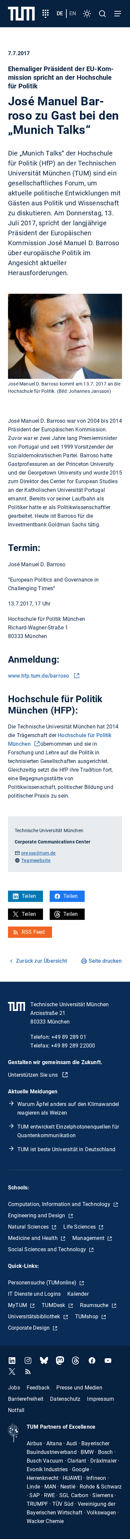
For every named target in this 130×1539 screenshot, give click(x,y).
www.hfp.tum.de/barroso (40, 676)
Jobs (14, 1387)
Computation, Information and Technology (60, 1204)
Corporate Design (29, 1328)
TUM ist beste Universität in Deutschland (66, 1149)
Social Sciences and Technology (47, 1249)
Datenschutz (65, 1399)
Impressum (100, 1399)
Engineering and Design (37, 1215)
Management (89, 1238)
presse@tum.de (38, 853)
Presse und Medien (79, 1387)
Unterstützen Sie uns (33, 1075)
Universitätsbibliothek (35, 1316)
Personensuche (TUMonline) (43, 1282)
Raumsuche (95, 1305)
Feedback (38, 1387)
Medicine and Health (33, 1238)
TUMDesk (54, 1305)
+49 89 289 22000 (73, 1046)
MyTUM (18, 1305)
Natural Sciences (29, 1227)
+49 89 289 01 (68, 1037)
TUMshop (87, 1316)
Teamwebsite (36, 860)
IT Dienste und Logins (34, 1294)
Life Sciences (80, 1227)
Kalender (78, 1294)
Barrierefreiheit (25, 1399)
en (72, 13)
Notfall (16, 1410)
